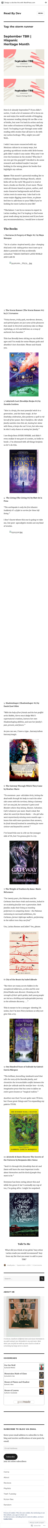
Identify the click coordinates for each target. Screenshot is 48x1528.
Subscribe (10, 1457)
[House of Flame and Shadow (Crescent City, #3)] (41, 1384)
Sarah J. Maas (10, 1384)
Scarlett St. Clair (10, 1376)
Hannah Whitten (10, 1367)
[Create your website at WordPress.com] (24, 2)
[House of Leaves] (41, 1391)
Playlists (7, 1488)
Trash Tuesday (10, 1494)
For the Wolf (9, 1365)
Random (7, 1505)
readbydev (11, 1265)
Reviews (7, 1483)
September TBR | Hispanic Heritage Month (17, 40)
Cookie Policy (8, 1519)
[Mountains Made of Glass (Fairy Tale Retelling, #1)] (41, 1375)
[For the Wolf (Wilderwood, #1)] (41, 1367)
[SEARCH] (42, 1278)
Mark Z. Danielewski (11, 1393)
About (6, 1477)
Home (6, 1472)
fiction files (8, 1499)
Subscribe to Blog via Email (20, 1429)
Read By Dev (12, 13)
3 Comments (37, 1265)
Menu (40, 13)
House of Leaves (11, 1390)
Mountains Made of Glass (15, 1373)
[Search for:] (22, 1278)
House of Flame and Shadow (16, 1382)
